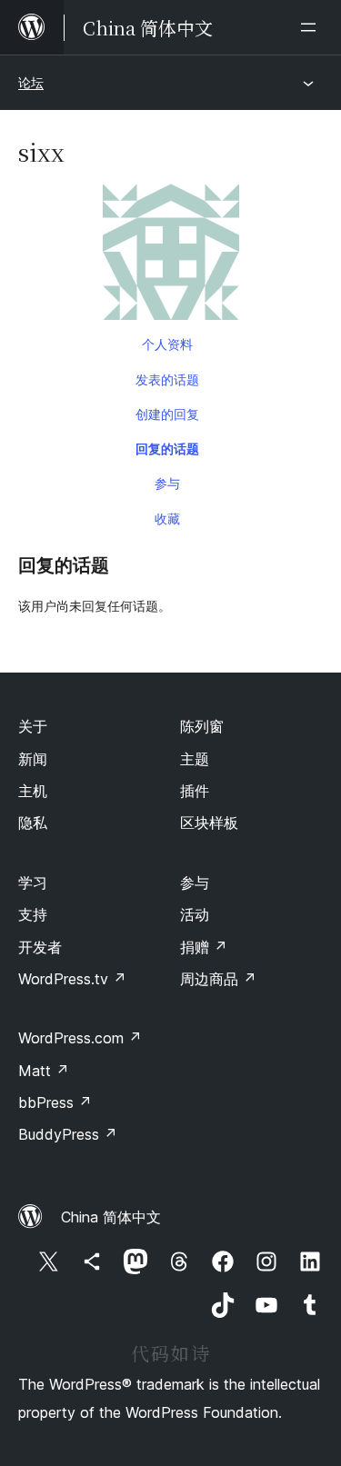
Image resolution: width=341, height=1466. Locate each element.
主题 (194, 759)
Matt (43, 1071)
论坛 (31, 82)
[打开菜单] (312, 27)
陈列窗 (202, 726)
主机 (32, 791)
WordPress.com (80, 1038)
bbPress (55, 1102)
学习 (32, 882)
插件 (194, 791)
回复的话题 (167, 448)
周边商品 (218, 979)
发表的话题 (167, 379)
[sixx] (170, 255)
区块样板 (209, 822)
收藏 (167, 518)
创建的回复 (167, 414)
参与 (167, 483)
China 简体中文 (111, 1217)
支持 (32, 914)
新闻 (32, 759)
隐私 (32, 822)
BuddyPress (67, 1134)
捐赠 (203, 947)
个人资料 (167, 344)
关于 (32, 726)
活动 (194, 914)
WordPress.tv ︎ (72, 979)
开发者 (40, 947)
